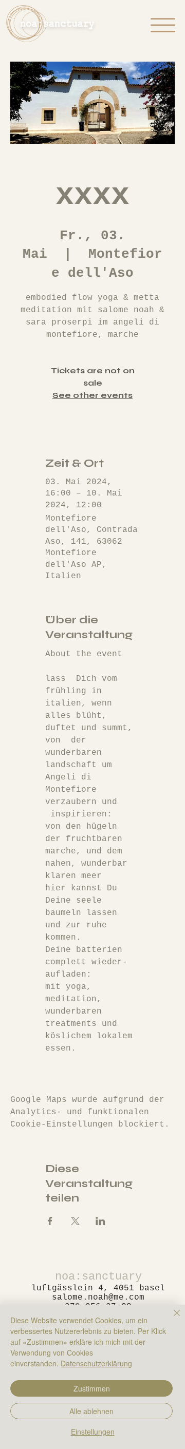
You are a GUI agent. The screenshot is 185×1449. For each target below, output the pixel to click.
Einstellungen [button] (93, 1431)
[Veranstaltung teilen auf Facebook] (50, 1221)
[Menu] (163, 25)
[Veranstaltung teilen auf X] (75, 1221)
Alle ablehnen (91, 1411)
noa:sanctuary (98, 1276)
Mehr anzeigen (78, 1066)
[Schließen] (170, 1319)
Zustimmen (91, 1388)
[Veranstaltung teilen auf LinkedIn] (100, 1221)
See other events (92, 395)
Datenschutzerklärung (96, 1363)
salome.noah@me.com (98, 1297)
